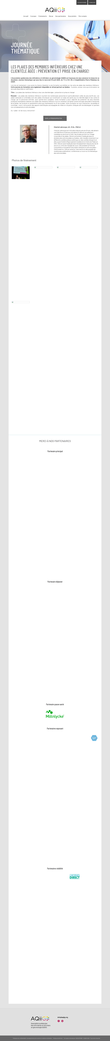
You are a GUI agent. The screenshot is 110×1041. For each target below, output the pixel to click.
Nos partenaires (60, 16)
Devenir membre (81, 2)
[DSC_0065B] (43, 168)
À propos (33, 16)
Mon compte (83, 16)
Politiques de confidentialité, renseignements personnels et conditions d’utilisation (32, 1038)
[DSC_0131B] (89, 168)
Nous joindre (72, 16)
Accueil (25, 16)
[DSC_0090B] (21, 302)
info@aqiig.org (63, 1017)
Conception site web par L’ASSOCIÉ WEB (73, 1038)
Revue (51, 16)
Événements (42, 16)
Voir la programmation (53, 118)
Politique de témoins (58, 1038)
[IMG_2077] (66, 168)
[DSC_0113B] (21, 178)
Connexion (92, 2)
